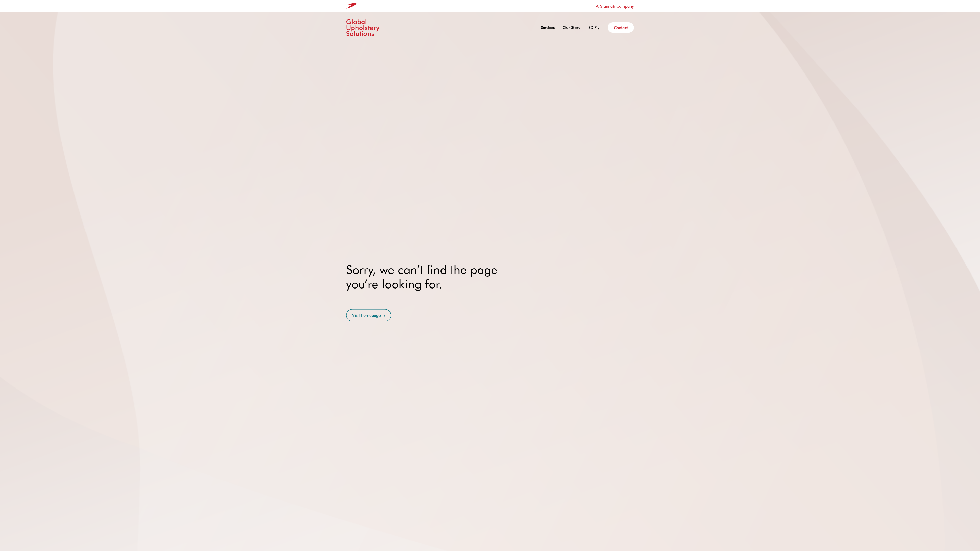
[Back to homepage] (363, 27)
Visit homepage (366, 315)
